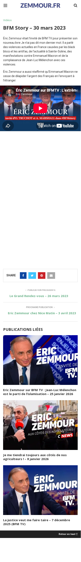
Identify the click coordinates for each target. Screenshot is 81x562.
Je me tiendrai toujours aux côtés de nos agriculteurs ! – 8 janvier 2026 (35, 457)
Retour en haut (67, 534)
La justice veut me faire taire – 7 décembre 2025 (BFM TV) (36, 522)
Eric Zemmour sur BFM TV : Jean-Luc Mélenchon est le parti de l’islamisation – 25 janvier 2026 (39, 392)
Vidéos (7, 20)
